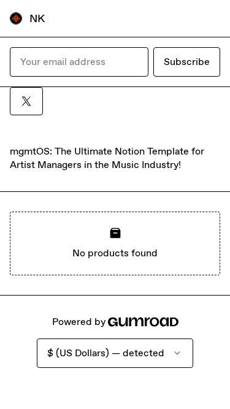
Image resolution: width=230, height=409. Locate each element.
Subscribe (187, 61)
